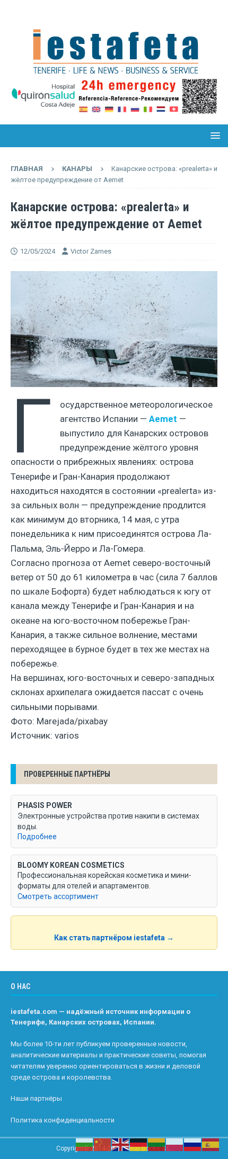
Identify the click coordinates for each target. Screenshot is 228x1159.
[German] (139, 1144)
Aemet (163, 419)
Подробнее (37, 836)
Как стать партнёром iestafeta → (114, 937)
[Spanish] (211, 1144)
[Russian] (193, 1144)
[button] (213, 135)
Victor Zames (91, 251)
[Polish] (175, 1144)
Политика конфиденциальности (63, 1120)
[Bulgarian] (85, 1144)
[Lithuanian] (157, 1144)
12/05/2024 (37, 251)
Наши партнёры (36, 1098)
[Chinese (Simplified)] (103, 1144)
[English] (121, 1144)
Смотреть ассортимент (58, 896)
